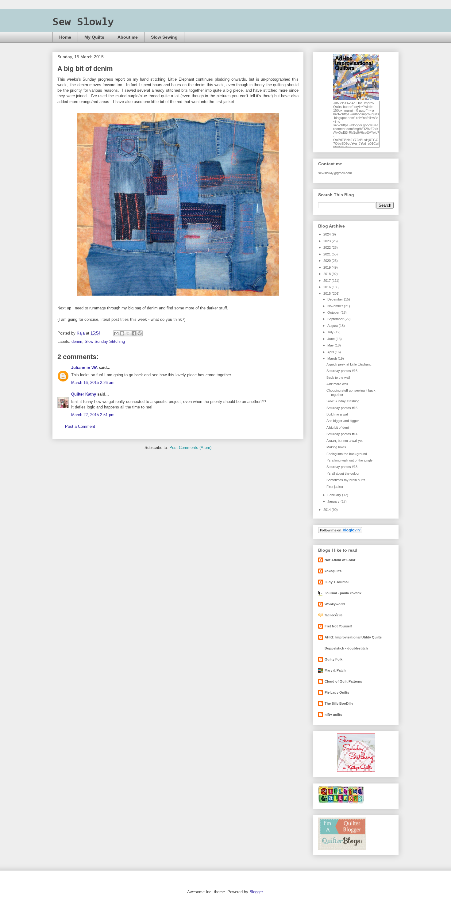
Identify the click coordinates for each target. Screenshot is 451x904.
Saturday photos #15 (341, 408)
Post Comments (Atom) (190, 447)
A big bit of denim (338, 427)
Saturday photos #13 (341, 467)
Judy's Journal (337, 582)
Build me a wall (337, 414)
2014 (327, 509)
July (330, 332)
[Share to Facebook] (134, 333)
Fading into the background (346, 454)
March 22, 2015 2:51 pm (92, 414)
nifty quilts (333, 714)
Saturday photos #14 (341, 434)
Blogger (256, 892)
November (335, 306)
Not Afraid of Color (340, 560)
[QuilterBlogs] (342, 848)
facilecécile (333, 615)
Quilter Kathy (83, 394)
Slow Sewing (164, 37)
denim (76, 341)
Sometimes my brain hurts (345, 480)
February (334, 495)
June (331, 339)
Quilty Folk (333, 659)
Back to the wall (338, 377)
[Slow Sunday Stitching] (356, 770)
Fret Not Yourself (338, 626)
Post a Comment (80, 426)
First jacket (334, 486)
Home (65, 37)
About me (128, 37)
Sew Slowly (83, 22)
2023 (327, 241)
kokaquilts (333, 571)
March (332, 358)
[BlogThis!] (122, 333)
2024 (327, 234)
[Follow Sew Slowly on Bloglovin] (340, 532)
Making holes (336, 447)
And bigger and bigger (342, 421)
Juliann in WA (84, 367)
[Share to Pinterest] (140, 333)
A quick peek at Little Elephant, (349, 364)
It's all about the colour (343, 473)
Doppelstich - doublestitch (346, 648)
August (333, 326)
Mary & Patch (335, 670)
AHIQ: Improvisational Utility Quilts (353, 637)
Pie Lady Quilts (337, 692)
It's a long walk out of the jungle (349, 460)
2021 (327, 254)
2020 (327, 260)
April (331, 352)
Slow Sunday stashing (342, 401)
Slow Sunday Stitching (105, 341)
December (335, 299)
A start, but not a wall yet (344, 440)
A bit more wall (337, 384)
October (334, 312)
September (336, 319)
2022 (327, 247)
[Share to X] (128, 333)
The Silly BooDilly (339, 703)
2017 (327, 280)
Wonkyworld (335, 604)
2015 (327, 293)
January (334, 501)
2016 (327, 287)
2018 (327, 274)
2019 (327, 267)
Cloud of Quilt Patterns (343, 681)
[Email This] (116, 333)
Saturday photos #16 (341, 371)
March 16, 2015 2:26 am (92, 382)
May (331, 345)
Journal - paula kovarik (343, 593)
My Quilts (94, 37)
